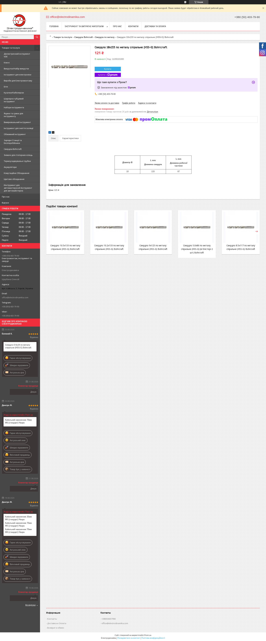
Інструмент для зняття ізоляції (18, 128)
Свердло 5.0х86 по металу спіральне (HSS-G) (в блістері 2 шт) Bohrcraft (197, 249)
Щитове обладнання (14, 179)
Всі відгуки (30, 605)
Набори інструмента (14, 107)
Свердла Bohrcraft (13, 149)
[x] (53, 133)
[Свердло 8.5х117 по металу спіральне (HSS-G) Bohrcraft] (240, 227)
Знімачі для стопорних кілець (18, 155)
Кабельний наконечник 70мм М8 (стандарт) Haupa (18, 530)
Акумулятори (10, 167)
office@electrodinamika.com (15, 297)
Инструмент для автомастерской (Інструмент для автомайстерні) (18, 188)
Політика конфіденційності (153, 638)
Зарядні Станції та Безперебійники (13, 141)
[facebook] (49, 133)
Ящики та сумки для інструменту (13, 115)
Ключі (7, 62)
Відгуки (5, 202)
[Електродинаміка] (20, 22)
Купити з (102, 74)
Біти (6, 86)
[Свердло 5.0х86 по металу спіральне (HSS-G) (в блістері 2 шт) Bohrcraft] (196, 227)
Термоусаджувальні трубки (17, 161)
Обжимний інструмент (15, 134)
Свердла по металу (105, 37)
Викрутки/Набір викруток (16, 68)
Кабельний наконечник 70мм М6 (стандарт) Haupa (18, 421)
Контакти (133, 26)
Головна (53, 26)
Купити (107, 69)
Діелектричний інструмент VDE (17, 55)
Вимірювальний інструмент (17, 122)
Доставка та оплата (155, 26)
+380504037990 (109, 618)
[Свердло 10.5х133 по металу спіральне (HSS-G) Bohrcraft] (65, 227)
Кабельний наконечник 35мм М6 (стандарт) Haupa (18, 518)
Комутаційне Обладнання (16, 173)
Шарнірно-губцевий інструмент (14, 100)
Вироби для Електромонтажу (18, 80)
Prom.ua (147, 635)
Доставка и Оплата (56, 623)
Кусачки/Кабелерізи (14, 92)
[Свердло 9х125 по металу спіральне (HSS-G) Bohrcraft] (153, 227)
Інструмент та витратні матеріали (84, 26)
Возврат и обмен (55, 627)
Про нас (6, 196)
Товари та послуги (11, 47)
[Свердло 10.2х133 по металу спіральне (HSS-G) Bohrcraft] (109, 227)
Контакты (52, 618)
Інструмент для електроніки (17, 74)
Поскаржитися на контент (128, 638)
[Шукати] (37, 37)
